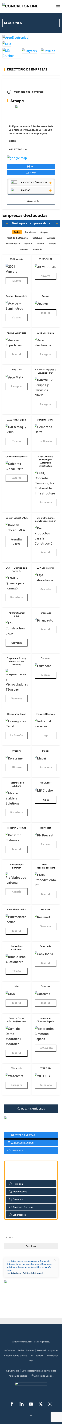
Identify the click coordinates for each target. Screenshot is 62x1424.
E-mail (33, 172)
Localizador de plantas (15, 1355)
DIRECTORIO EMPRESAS (23, 1135)
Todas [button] (17, 232)
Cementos (18, 1199)
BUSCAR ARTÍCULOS (33, 1108)
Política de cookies (17, 1375)
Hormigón (18, 1183)
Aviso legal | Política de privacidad (39, 1370)
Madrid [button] (40, 243)
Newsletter (52, 1355)
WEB (33, 166)
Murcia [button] (52, 243)
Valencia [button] (37, 249)
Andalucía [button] (30, 232)
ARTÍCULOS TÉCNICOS (22, 1142)
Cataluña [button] (37, 237)
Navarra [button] (24, 249)
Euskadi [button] (51, 237)
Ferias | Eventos (26, 1350)
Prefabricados (20, 1191)
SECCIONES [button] (13, 23)
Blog (31, 1360)
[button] (58, 6)
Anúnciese (9, 1350)
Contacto (14, 1370)
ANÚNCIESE (17, 1150)
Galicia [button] (28, 243)
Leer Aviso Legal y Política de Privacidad (25, 1273)
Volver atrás (33, 201)
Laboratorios (19, 1214)
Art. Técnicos (37, 1355)
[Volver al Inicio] (26, 6)
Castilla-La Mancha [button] (17, 237)
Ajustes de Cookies (43, 1375)
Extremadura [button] (13, 243)
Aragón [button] (44, 232)
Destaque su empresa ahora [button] (31, 223)
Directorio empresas (47, 1350)
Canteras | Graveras (23, 1207)
